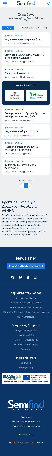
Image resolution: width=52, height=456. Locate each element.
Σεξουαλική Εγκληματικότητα (21, 131)
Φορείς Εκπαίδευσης (26, 317)
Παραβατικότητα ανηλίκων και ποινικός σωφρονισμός (21, 148)
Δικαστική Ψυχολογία (17, 73)
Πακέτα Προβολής (26, 335)
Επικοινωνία (26, 349)
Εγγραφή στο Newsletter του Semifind (26, 266)
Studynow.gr (26, 363)
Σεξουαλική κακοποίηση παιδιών (23, 39)
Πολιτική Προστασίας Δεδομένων (26, 422)
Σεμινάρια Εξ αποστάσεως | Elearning (26, 302)
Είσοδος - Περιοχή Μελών (26, 344)
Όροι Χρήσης (26, 417)
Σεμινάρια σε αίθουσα (26, 298)
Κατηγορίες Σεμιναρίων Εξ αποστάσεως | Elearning (26, 312)
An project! (26, 443)
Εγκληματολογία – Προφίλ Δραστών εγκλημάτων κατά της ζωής (25, 115)
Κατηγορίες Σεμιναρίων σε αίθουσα (26, 307)
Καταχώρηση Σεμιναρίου (26, 330)
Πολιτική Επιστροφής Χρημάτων (26, 426)
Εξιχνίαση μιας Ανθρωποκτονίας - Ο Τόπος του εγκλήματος (24, 56)
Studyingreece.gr (26, 367)
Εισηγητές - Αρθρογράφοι (26, 340)
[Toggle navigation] (5, 3)
